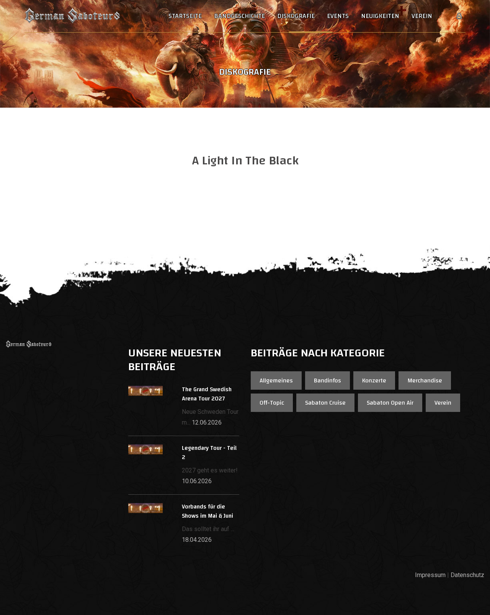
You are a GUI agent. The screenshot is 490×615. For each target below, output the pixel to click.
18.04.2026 (197, 539)
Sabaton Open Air (390, 402)
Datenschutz (467, 575)
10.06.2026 (197, 481)
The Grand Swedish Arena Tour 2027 (207, 394)
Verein (422, 16)
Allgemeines (276, 380)
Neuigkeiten (380, 16)
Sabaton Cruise (325, 402)
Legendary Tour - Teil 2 (209, 452)
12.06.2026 (207, 422)
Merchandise (424, 380)
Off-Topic (272, 402)
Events (338, 16)
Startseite (185, 16)
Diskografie (296, 16)
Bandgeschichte (239, 16)
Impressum (430, 575)
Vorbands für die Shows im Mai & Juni (207, 511)
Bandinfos (327, 380)
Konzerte (374, 380)
